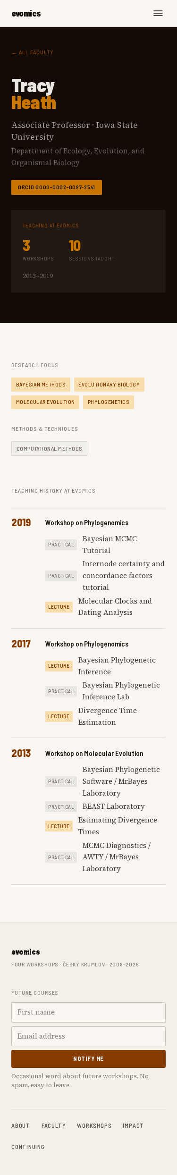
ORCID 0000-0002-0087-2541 (56, 187)
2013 (20, 753)
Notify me (88, 1058)
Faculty (54, 1125)
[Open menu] (158, 13)
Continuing (28, 1146)
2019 (20, 522)
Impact (133, 1125)
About (20, 1125)
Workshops (94, 1125)
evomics (26, 13)
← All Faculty (32, 52)
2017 (20, 643)
